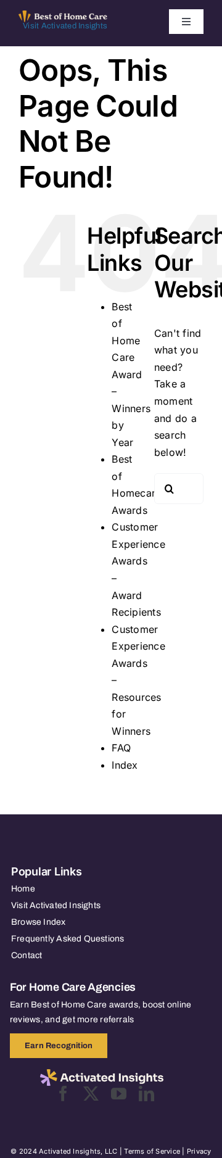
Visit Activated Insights (65, 26)
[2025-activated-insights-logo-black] (101, 1074)
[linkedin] (146, 1093)
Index (125, 765)
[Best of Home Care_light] (62, 15)
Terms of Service (152, 1151)
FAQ (121, 748)
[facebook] (63, 1093)
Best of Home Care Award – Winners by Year (131, 374)
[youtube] (118, 1093)
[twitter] (91, 1093)
